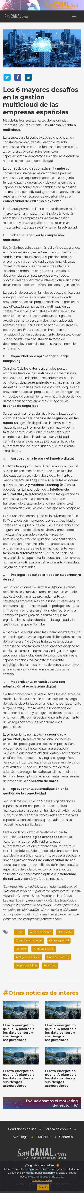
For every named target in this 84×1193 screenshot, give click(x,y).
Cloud (19, 932)
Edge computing (26, 965)
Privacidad (50, 965)
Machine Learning (58, 957)
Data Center (65, 932)
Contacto (66, 1137)
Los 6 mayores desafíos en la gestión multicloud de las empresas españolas (40, 101)
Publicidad (43, 1137)
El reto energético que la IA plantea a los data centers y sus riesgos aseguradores (18, 1032)
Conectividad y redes (29, 940)
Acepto (43, 1187)
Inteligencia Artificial (28, 957)
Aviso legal (20, 1137)
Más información (42, 1180)
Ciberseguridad (59, 940)
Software (21, 948)
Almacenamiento (40, 932)
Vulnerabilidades (43, 948)
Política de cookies (57, 1129)
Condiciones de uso (22, 1129)
